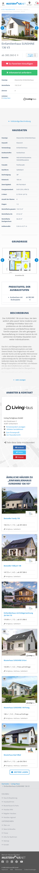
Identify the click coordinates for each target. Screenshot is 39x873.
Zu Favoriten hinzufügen (21, 63)
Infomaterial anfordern (20, 72)
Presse (6, 833)
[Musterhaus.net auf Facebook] (4, 862)
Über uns (7, 825)
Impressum (5, 869)
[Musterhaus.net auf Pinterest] (17, 862)
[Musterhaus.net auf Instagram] (8, 862)
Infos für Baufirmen (10, 837)
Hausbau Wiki (8, 810)
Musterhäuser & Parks (11, 806)
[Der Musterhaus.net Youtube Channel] (21, 862)
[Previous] (2, 28)
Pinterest (20, 457)
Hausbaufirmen (9, 802)
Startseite (5, 784)
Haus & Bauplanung (10, 798)
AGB (11, 869)
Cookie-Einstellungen (30, 869)
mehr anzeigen (20, 380)
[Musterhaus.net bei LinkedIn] (13, 862)
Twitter (20, 452)
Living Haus (15, 784)
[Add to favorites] (4, 489)
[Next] (36, 28)
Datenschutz (18, 869)
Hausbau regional (10, 817)
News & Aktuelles (9, 829)
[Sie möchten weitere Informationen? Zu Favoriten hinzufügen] (19, 27)
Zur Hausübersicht (9, 9)
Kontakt (6, 845)
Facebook (20, 447)
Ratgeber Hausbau (10, 813)
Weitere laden (21, 772)
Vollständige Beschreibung (20, 121)
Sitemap (6, 841)
